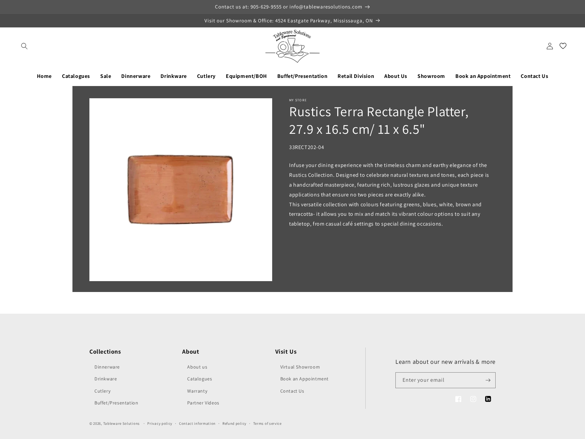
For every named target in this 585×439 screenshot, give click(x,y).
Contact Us (292, 391)
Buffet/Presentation (116, 403)
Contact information (197, 423)
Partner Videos (203, 403)
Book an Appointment (304, 379)
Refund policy (234, 423)
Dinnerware (107, 367)
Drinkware (105, 379)
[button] (24, 46)
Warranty (197, 391)
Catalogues (199, 379)
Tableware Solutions (121, 423)
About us (197, 367)
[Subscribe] (487, 380)
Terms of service (267, 423)
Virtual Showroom (300, 367)
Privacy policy (159, 423)
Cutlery (102, 391)
